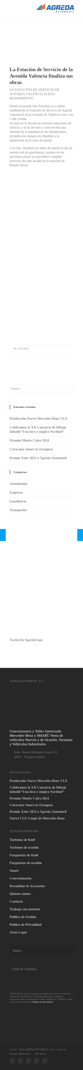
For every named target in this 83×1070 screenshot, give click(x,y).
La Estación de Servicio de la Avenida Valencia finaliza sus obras (41, 76)
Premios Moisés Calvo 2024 (29, 440)
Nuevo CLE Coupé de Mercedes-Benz (37, 818)
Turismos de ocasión (24, 847)
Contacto (16, 901)
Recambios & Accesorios (27, 886)
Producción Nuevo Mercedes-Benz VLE (38, 418)
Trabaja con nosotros (25, 909)
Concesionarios (20, 878)
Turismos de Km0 (22, 840)
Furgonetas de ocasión (26, 863)
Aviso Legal (18, 932)
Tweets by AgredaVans (26, 640)
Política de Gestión (23, 917)
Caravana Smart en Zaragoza (31, 449)
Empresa (16, 492)
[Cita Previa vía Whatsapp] (34, 980)
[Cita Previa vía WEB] (34, 1014)
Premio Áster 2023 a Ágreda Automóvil (38, 458)
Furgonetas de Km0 (24, 855)
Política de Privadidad (26, 924)
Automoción (18, 483)
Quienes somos (20, 894)
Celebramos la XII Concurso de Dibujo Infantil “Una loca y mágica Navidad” (38, 789)
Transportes (18, 510)
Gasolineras (18, 501)
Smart (14, 870)
